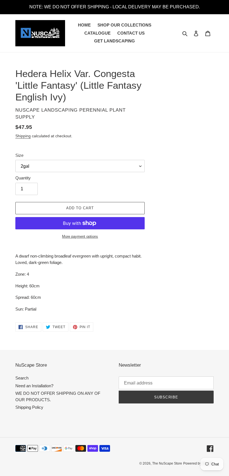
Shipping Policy (29, 407)
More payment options (80, 236)
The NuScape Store (167, 463)
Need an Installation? (34, 385)
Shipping (23, 136)
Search (21, 378)
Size (19, 155)
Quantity (23, 178)
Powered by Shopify (198, 463)
